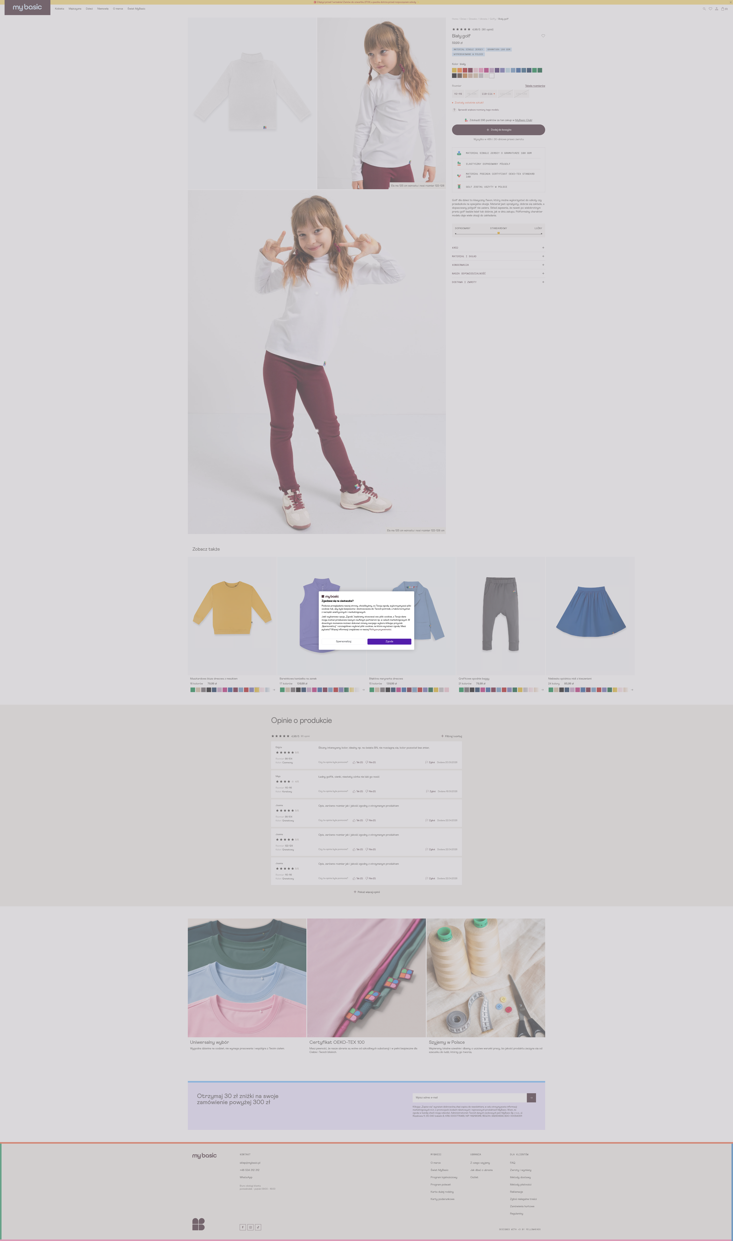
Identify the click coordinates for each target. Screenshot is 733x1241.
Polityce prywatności (380, 630)
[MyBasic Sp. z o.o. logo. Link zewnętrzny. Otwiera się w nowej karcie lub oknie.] (330, 596)
